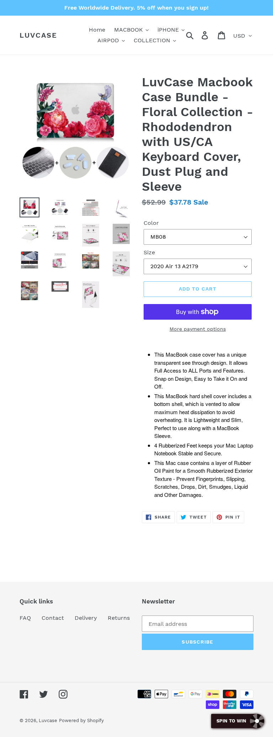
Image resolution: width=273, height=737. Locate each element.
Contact (53, 617)
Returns (119, 617)
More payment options (198, 329)
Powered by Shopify (81, 720)
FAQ (25, 617)
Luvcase (38, 35)
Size (149, 252)
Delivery (86, 617)
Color (151, 223)
